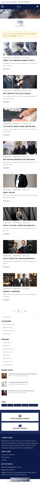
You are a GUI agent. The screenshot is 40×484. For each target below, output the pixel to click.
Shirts (4, 405)
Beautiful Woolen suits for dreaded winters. (21, 391)
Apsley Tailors (16, 482)
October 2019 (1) (7, 352)
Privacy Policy (6, 457)
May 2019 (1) (6, 355)
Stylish (10, 405)
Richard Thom (7, 57)
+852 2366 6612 (13, 2)
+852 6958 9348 (25, 2)
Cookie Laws (29, 448)
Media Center (9, 15)
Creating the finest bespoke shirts (19, 382)
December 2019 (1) (8, 349)
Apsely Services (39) (9, 324)
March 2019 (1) (7, 358)
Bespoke (24, 405)
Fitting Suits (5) (7, 334)
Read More (6, 69)
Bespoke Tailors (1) (8, 331)
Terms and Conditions (8, 454)
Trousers (17, 405)
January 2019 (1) (7, 364)
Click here (13, 36)
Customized (33, 405)
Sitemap (4, 460)
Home (3, 15)
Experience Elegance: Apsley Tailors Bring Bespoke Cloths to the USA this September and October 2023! (24, 374)
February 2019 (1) (8, 361)
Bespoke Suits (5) (8, 327)
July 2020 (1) (6, 346)
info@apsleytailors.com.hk (13, 467)
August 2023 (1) (7, 342)
